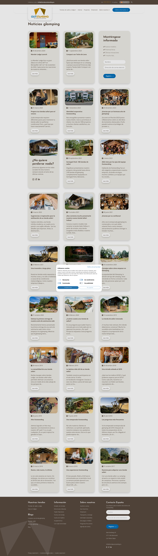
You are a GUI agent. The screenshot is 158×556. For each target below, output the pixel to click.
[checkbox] (59, 280)
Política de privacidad (93, 267)
